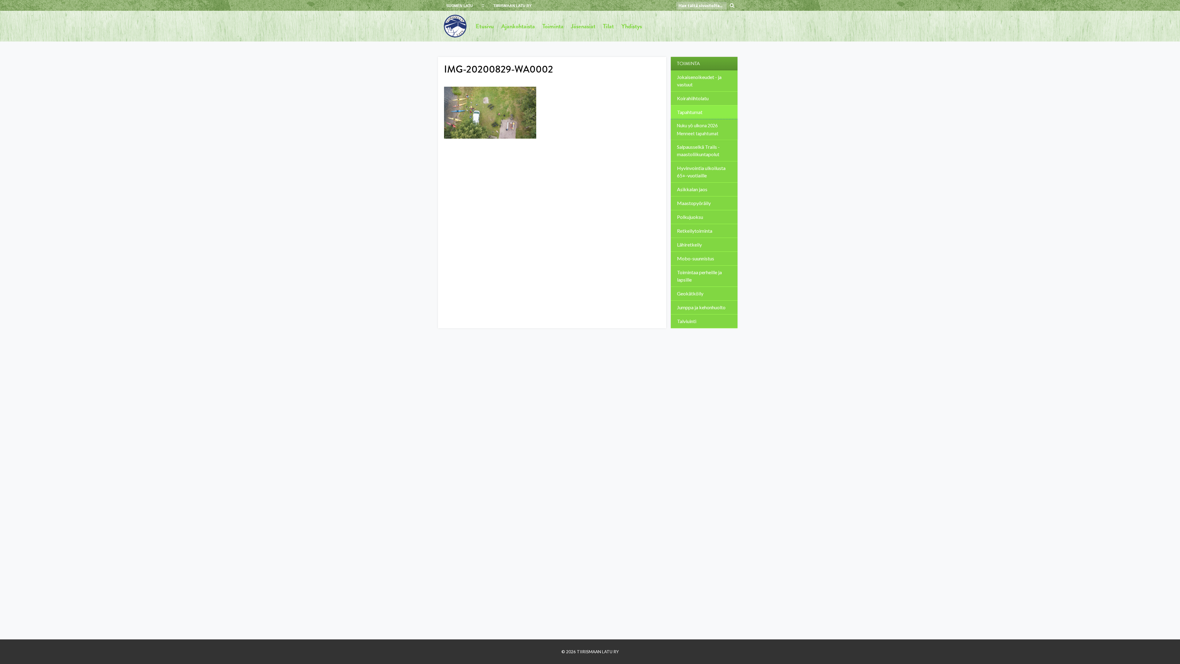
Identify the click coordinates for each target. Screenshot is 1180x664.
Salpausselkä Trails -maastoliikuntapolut (698, 150)
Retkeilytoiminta (694, 231)
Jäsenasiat (583, 26)
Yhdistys (631, 26)
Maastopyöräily (694, 203)
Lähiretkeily (689, 244)
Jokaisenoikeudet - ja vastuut (699, 80)
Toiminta (553, 26)
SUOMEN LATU (459, 6)
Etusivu (485, 26)
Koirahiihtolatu (693, 98)
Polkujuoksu (690, 217)
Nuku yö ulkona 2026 (697, 125)
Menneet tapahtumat (697, 133)
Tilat (608, 26)
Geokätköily (690, 293)
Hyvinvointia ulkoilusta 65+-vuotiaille (701, 171)
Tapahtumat (689, 112)
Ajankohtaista (518, 26)
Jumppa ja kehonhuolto (701, 307)
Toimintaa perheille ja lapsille (699, 276)
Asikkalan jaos (692, 189)
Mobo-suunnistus (695, 258)
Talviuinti (686, 321)
